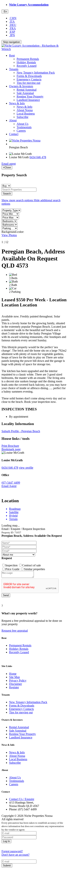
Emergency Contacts (29, 79)
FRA (12, 28)
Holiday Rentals (26, 62)
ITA (12, 21)
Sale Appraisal (25, 93)
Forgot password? (12, 851)
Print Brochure (10, 445)
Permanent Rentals (28, 59)
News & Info (17, 103)
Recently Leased (26, 65)
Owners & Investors (21, 86)
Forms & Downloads (29, 76)
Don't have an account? (15, 854)
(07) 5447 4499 (11, 482)
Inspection (11, 565)
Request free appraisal (15, 630)
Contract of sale (31, 565)
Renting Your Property (30, 96)
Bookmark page (11, 449)
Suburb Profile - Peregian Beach (21, 431)
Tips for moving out (28, 82)
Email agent (9, 163)
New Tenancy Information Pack (36, 72)
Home (12, 673)
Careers (21, 130)
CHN (12, 18)
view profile (26, 467)
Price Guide (12, 569)
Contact (13, 134)
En (5, 11)
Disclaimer (15, 684)
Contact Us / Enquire (21, 799)
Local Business (26, 113)
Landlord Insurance (28, 100)
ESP (12, 31)
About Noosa (25, 110)
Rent (12, 55)
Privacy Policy (17, 680)
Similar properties (34, 569)
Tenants (13, 69)
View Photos (9, 235)
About (13, 120)
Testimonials (24, 127)
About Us (22, 123)
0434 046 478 (37, 157)
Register (14, 687)
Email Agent (9, 486)
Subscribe (22, 117)
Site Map (14, 677)
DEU (12, 25)
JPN (12, 35)
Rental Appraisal (26, 89)
